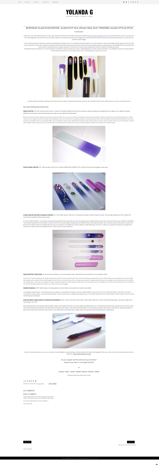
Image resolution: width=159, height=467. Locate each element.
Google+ (89, 354)
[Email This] (49, 384)
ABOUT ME (27, 2)
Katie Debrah (93, 458)
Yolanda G (79, 11)
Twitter (75, 354)
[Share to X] (52, 384)
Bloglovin (84, 371)
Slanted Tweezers (29, 288)
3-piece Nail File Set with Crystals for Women (38, 215)
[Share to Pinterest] (55, 384)
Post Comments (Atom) (130, 445)
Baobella (78, 371)
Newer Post (27, 442)
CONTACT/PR (45, 2)
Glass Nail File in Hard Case (32, 274)
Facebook (84, 354)
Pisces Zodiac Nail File (30, 167)
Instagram (61, 371)
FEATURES (36, 2)
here (84, 39)
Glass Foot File (28, 111)
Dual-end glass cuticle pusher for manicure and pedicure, (42, 300)
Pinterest (79, 354)
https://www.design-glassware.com (96, 35)
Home (19, 2)
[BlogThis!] (51, 384)
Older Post (131, 442)
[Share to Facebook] (54, 384)
